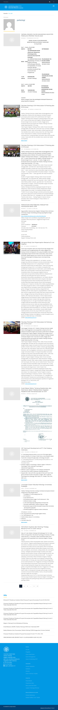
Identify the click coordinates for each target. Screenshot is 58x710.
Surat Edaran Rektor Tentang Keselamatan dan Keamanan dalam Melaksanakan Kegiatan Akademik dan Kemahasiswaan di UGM (36, 390)
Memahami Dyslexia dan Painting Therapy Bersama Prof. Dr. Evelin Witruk (35, 527)
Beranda (5, 13)
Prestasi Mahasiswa (30, 695)
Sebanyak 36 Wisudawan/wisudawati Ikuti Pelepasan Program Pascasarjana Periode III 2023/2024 (26, 600)
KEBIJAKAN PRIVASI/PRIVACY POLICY (47, 708)
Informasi (23, 38)
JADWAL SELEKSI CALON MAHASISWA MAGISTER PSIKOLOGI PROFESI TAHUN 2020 (37, 35)
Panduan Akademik (30, 666)
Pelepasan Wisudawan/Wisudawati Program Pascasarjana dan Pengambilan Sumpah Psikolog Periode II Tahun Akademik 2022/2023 (28, 619)
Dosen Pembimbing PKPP (32, 659)
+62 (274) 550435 (8, 662)
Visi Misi (27, 649)
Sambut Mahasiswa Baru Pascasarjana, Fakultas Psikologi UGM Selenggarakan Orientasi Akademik (27, 630)
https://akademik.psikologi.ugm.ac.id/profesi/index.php (33, 216)
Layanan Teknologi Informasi (32, 688)
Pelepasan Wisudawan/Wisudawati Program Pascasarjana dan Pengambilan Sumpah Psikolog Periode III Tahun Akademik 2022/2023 (28, 614)
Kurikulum (28, 668)
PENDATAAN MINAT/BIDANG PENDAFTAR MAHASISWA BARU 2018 (34, 205)
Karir (22, 452)
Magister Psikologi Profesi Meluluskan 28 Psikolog (16, 623)
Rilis (22, 109)
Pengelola (28, 652)
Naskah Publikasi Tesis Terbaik (33, 697)
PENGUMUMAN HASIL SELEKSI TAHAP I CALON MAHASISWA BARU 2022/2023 (23, 637)
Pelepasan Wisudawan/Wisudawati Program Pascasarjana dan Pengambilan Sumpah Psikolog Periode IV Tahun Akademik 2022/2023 (28, 609)
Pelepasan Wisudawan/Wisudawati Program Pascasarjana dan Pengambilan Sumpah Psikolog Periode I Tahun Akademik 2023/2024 (28, 604)
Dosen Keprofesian (30, 654)
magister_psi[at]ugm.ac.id (10, 665)
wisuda (25, 109)
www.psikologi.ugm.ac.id (30, 317)
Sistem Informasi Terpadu (32, 673)
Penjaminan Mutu (30, 683)
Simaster (28, 671)
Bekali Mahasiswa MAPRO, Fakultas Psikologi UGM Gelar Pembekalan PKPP (21, 626)
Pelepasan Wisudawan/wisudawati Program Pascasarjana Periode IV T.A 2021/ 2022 (23, 633)
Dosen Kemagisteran (30, 656)
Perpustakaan (29, 680)
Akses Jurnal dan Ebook (31, 685)
